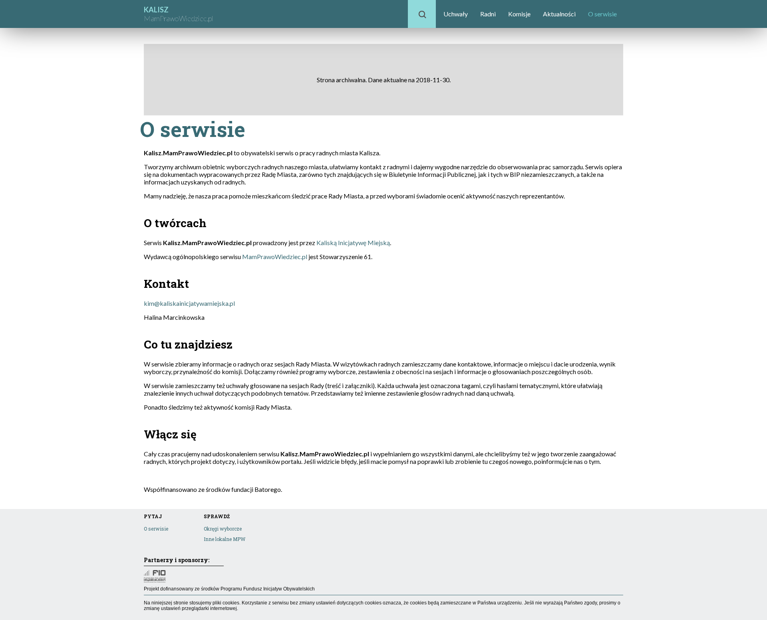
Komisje (519, 14)
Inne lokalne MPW (224, 539)
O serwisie (602, 14)
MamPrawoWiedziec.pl (274, 256)
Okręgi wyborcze (223, 528)
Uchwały (455, 14)
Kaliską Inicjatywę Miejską (353, 242)
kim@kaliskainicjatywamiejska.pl (189, 303)
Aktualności (559, 14)
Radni (488, 14)
